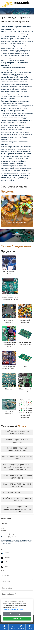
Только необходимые (17, 614)
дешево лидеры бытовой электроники (17, 440)
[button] (29, 211)
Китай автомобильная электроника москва (17, 449)
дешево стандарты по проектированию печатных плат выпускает (17, 509)
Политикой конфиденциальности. (13, 609)
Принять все (17, 618)
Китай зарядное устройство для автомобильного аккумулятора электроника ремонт (17, 467)
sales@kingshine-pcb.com (12, 537)
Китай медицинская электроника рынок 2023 (17, 499)
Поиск (29, 11)
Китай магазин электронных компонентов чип (17, 432)
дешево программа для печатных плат (17, 457)
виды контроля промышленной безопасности (17, 485)
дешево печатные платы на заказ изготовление (17, 476)
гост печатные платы (11, 492)
